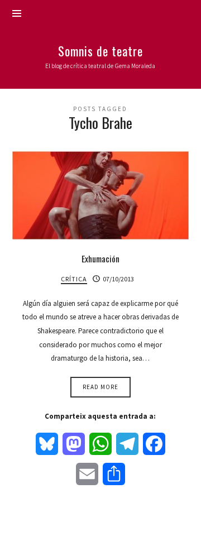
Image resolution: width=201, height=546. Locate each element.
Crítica (74, 279)
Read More (100, 387)
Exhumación (100, 258)
